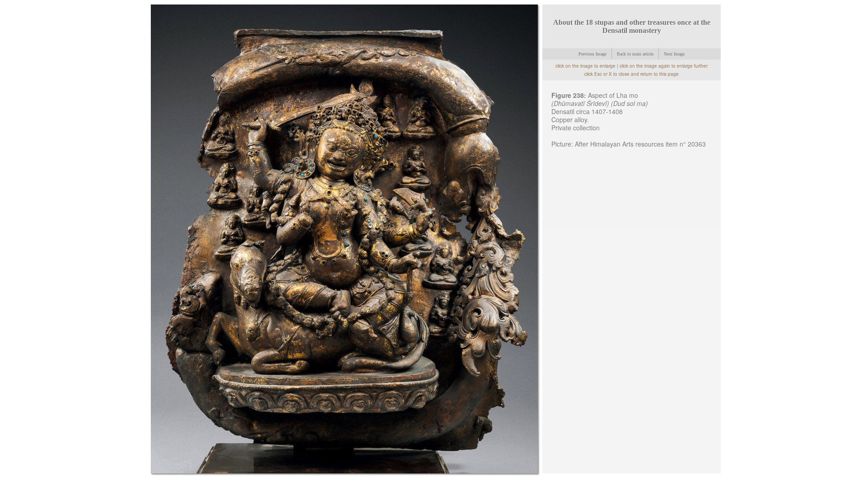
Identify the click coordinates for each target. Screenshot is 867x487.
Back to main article (635, 53)
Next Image (674, 53)
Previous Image (592, 53)
